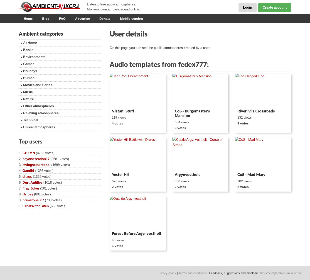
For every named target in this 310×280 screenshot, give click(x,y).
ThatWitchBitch (36, 206)
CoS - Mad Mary (251, 175)
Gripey (27, 194)
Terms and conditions (193, 273)
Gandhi (28, 171)
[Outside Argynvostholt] (138, 213)
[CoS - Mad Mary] (263, 154)
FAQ (62, 18)
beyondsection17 (35, 159)
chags (27, 176)
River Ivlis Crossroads (256, 111)
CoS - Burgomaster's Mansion (192, 113)
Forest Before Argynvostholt (136, 234)
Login (247, 7)
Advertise (82, 18)
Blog (45, 18)
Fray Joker (30, 188)
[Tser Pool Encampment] (138, 90)
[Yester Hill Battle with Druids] (138, 154)
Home (28, 18)
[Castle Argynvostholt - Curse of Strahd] (200, 154)
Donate (105, 18)
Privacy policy (166, 273)
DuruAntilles (32, 182)
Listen (120, 101)
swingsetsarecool (36, 165)
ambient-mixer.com (53, 7)
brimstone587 (33, 200)
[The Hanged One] (263, 90)
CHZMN (28, 153)
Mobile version (131, 18)
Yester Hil (120, 175)
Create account (275, 7)
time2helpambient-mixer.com (280, 273)
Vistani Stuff (123, 111)
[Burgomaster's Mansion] (200, 90)
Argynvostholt (187, 175)
